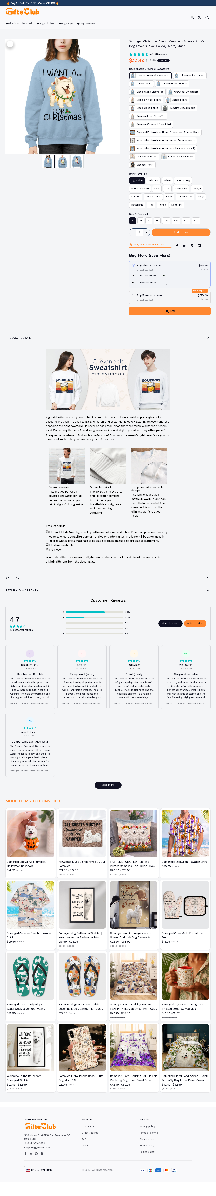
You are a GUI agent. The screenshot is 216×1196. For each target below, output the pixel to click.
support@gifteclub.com (37, 1147)
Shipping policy (148, 1139)
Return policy (147, 1145)
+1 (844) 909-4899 (34, 1143)
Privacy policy (147, 1126)
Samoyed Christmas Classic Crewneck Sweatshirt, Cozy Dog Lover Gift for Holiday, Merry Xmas (30, 703)
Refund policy (147, 1152)
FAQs (85, 1139)
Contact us (88, 1126)
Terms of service (149, 1132)
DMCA (85, 1145)
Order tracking (90, 1132)
